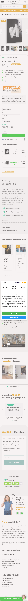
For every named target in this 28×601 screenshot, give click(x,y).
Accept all (14, 314)
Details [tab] (23, 287)
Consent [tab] (5, 287)
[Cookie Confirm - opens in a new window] (20, 283)
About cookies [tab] (14, 287)
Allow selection (14, 317)
